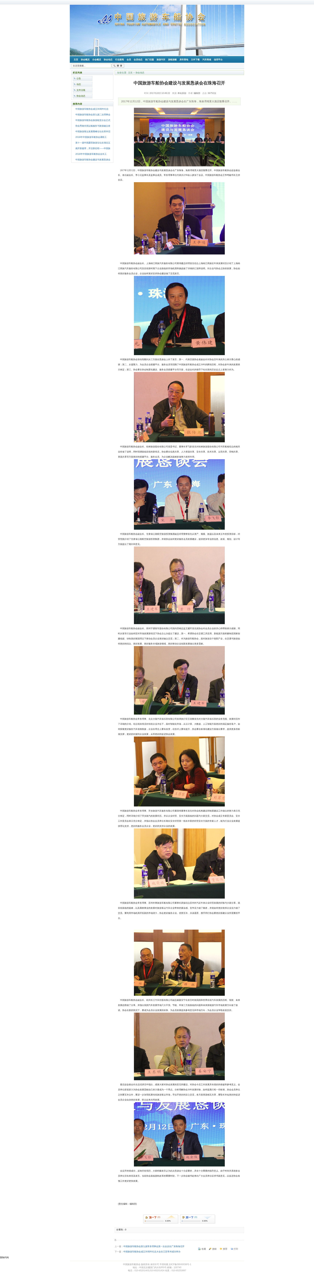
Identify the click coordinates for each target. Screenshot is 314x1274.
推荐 (225, 1249)
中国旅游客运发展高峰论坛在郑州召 (92, 131)
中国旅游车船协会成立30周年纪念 (91, 109)
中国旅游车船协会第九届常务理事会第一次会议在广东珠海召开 (153, 1246)
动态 (79, 84)
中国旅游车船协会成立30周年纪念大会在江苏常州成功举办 (151, 1251)
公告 (79, 78)
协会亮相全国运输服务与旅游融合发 (92, 126)
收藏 (204, 1249)
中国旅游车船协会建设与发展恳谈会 (92, 159)
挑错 (214, 1249)
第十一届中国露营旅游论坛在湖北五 (92, 142)
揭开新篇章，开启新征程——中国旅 (92, 148)
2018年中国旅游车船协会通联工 (91, 137)
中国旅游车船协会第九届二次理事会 (92, 114)
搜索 (118, 66)
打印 (236, 1249)
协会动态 (81, 96)
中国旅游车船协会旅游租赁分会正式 (92, 120)
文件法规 (81, 90)
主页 (130, 72)
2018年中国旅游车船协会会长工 (91, 154)
